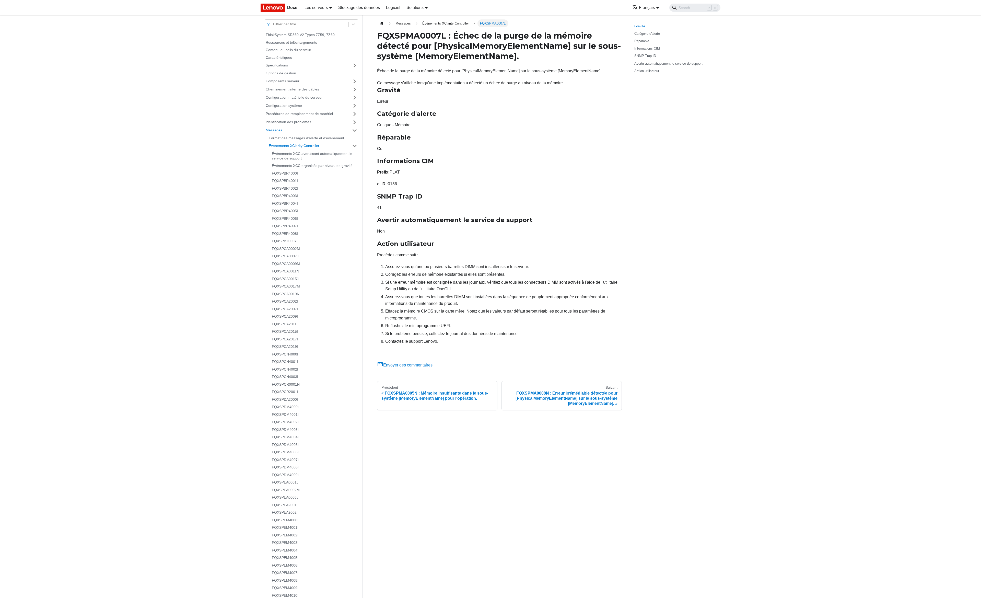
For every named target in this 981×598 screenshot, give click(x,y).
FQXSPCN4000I (285, 354)
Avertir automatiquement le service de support (668, 63)
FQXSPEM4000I (285, 520)
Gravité (639, 26)
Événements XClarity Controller (294, 146)
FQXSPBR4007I (285, 226)
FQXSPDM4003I (285, 430)
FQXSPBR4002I (285, 188)
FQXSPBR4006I (285, 218)
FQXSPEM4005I (285, 558)
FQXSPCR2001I (285, 392)
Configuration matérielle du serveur (294, 97)
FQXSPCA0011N (285, 271)
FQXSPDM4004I (285, 437)
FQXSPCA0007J (285, 256)
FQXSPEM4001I (285, 527)
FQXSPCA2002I (285, 301)
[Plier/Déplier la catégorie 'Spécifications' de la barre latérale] (354, 65)
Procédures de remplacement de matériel (299, 114)
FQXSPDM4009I (285, 475)
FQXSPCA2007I (285, 309)
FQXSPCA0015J (285, 279)
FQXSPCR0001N (286, 384)
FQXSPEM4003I (285, 542)
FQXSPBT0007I (285, 241)
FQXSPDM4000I (285, 407)
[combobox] (273, 24)
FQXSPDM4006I (285, 452)
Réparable (641, 41)
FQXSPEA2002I (285, 512)
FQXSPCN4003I (285, 377)
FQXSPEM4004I (285, 550)
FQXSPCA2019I (285, 346)
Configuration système (284, 105)
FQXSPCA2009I (285, 316)
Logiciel (393, 7)
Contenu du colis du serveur (288, 50)
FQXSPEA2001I (285, 505)
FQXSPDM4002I (285, 422)
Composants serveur (282, 81)
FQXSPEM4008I (285, 580)
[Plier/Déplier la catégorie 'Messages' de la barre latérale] (354, 130)
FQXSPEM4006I (285, 565)
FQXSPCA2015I (285, 331)
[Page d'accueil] (382, 23)
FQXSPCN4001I (285, 362)
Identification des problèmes (288, 122)
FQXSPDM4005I (285, 445)
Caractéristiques (279, 57)
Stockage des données (359, 7)
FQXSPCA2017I (285, 339)
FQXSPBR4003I (285, 196)
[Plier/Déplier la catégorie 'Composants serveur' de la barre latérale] (354, 81)
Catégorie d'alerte (647, 34)
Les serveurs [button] (316, 7)
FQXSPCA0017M (286, 286)
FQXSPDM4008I (285, 467)
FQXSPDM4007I (285, 460)
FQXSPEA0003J (285, 497)
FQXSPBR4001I (285, 181)
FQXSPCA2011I (285, 324)
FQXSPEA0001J (285, 482)
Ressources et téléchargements (291, 42)
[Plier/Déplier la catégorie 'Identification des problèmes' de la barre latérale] (354, 122)
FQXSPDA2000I (285, 399)
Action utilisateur (646, 71)
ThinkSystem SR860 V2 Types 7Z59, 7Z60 (300, 35)
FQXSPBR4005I (285, 211)
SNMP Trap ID (645, 56)
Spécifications (277, 65)
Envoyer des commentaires (408, 365)
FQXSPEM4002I (285, 535)
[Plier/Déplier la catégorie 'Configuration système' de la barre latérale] (354, 106)
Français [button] (647, 7)
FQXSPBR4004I (285, 203)
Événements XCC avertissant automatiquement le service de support (312, 156)
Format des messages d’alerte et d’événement (306, 138)
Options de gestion (281, 73)
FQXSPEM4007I (285, 573)
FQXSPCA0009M (286, 264)
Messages (274, 130)
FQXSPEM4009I (285, 588)
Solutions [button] (415, 7)
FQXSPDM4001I (285, 414)
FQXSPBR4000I (285, 173)
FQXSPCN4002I (285, 369)
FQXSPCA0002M (286, 249)
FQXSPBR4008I (285, 234)
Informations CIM (647, 48)
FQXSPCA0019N (285, 294)
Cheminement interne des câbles (292, 89)
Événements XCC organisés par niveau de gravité (312, 166)
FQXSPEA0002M (286, 490)
